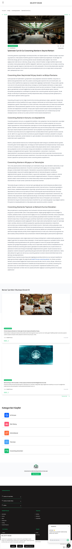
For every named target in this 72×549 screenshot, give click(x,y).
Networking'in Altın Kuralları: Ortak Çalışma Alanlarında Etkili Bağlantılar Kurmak (25, 382)
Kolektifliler (38, 518)
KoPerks (37, 514)
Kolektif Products (5, 524)
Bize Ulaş (38, 534)
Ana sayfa (4, 10)
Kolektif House (9, 337)
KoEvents (38, 516)
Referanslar (4, 520)
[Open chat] (69, 546)
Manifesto (4, 514)
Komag (8, 10)
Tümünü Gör (64, 396)
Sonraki (66, 14)
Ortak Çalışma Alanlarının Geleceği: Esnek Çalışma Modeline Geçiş (21, 331)
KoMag (3, 522)
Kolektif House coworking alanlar (40, 259)
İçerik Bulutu (12, 48)
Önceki (5, 14)
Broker (3, 532)
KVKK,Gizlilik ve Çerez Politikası (65, 544)
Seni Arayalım (36, 474)
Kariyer (3, 516)
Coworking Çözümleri (16, 10)
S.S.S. (37, 532)
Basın (3, 518)
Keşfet (5, 340)
